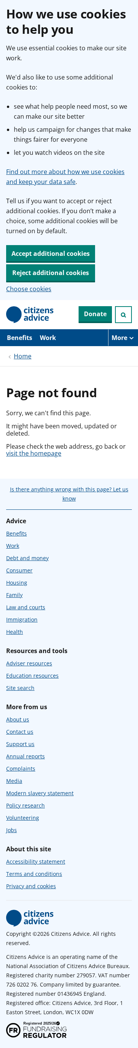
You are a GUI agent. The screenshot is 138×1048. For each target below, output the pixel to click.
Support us (20, 744)
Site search (20, 687)
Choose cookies (28, 289)
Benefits (19, 337)
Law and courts (25, 607)
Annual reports (25, 756)
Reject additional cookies (50, 273)
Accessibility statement (35, 861)
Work (48, 337)
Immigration (22, 619)
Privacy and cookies (31, 886)
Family (14, 595)
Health (14, 631)
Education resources (32, 675)
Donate (95, 314)
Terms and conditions (34, 873)
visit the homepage (33, 453)
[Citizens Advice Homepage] (30, 314)
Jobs (11, 830)
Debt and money (27, 558)
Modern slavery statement (40, 793)
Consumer (19, 570)
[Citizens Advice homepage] (30, 918)
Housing (16, 582)
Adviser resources (29, 663)
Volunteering (22, 817)
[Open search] (123, 314)
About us (17, 719)
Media (14, 780)
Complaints (20, 768)
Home (22, 356)
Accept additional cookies (51, 253)
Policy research (25, 805)
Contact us (19, 731)
